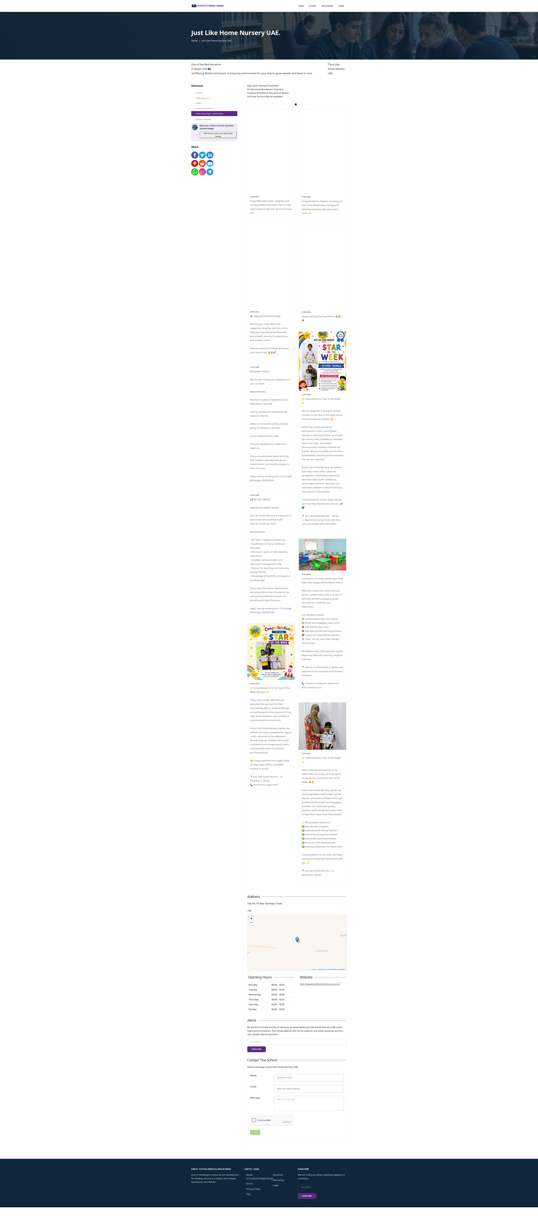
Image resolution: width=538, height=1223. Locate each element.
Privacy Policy (253, 1189)
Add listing (278, 1180)
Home (301, 6)
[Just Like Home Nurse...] (297, 940)
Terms (249, 1183)
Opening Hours (202, 98)
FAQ (248, 1194)
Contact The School (204, 108)
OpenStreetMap (332, 969)
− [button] (251, 922)
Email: (253, 1086)
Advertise (278, 1174)
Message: (255, 1097)
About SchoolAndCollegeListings (259, 1176)
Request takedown (203, 119)
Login (341, 6)
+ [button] (251, 918)
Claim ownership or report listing (209, 113)
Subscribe (256, 1049)
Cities (313, 6)
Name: (253, 1075)
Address (199, 93)
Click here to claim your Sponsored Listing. (218, 135)
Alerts (198, 103)
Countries (328, 6)
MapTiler (322, 969)
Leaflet (313, 969)
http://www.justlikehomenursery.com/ (320, 984)
